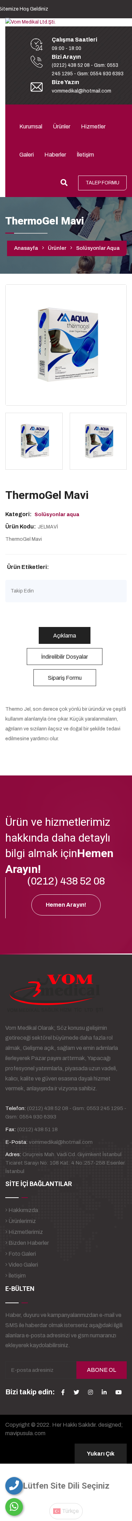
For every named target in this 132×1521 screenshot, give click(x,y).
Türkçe (70, 1511)
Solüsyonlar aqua (98, 248)
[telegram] (76, 1392)
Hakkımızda (22, 1210)
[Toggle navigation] (24, 110)
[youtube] (118, 1392)
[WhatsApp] (14, 1507)
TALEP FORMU (102, 182)
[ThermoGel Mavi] (66, 345)
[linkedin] (104, 1392)
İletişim (85, 155)
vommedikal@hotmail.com (81, 91)
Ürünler (61, 126)
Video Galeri (22, 1265)
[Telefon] (14, 1486)
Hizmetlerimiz (25, 1232)
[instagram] (90, 1392)
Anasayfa (26, 248)
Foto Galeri (21, 1254)
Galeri (26, 155)
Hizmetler (93, 126)
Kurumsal (30, 126)
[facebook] (63, 1392)
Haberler (55, 155)
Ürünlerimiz (21, 1221)
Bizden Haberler (28, 1243)
